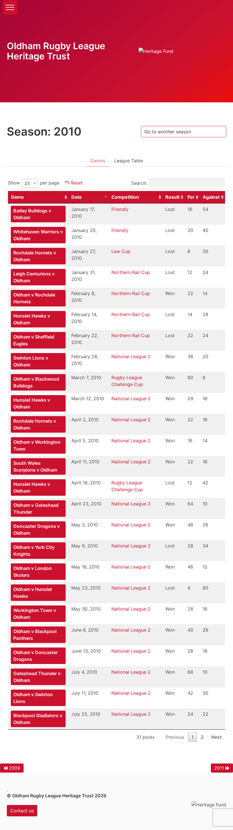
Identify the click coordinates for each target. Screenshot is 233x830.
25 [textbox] (27, 183)
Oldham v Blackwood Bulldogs (36, 382)
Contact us (22, 811)
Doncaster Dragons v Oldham (36, 529)
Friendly (119, 209)
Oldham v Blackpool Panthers (35, 634)
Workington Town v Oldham (34, 613)
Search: (139, 183)
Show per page (33, 183)
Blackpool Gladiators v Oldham (37, 719)
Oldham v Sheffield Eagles (33, 340)
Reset (77, 183)
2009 (14, 768)
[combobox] (30, 183)
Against (211, 197)
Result (172, 197)
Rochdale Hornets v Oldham (34, 256)
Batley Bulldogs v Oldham (32, 214)
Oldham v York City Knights (34, 550)
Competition (125, 197)
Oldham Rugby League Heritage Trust (56, 51)
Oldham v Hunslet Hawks (32, 592)
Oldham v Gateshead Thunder (36, 508)
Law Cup (120, 251)
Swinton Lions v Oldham (30, 361)
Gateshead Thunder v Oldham (37, 677)
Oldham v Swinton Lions (33, 698)
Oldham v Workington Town (37, 445)
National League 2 (131, 356)
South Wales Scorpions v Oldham (35, 466)
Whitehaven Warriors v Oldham (38, 235)
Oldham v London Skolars (32, 571)
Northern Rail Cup (130, 272)
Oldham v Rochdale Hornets (34, 298)
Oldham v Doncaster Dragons (35, 656)
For (191, 197)
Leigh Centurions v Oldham (34, 277)
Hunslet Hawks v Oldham (31, 319)
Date (76, 197)
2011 (219, 768)
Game (17, 197)
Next (216, 737)
